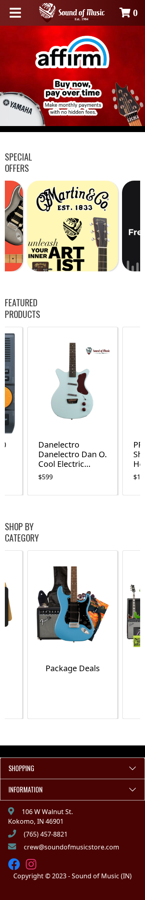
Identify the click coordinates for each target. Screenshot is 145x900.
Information (25, 789)
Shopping (21, 768)
